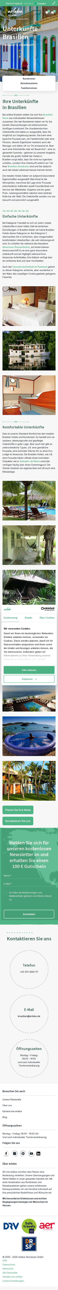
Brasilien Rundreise (18, 166)
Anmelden (29, 914)
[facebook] (6, 1153)
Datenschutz (16, 896)
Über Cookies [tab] (47, 617)
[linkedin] (38, 1153)
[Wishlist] (47, 12)
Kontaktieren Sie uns (17, 821)
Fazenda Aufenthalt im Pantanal (29, 266)
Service (6, 19)
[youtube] (31, 1153)
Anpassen (27, 679)
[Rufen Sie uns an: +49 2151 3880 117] (54, 3)
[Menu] (4, 12)
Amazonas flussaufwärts (16, 247)
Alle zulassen (29, 670)
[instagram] (14, 1153)
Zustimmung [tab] (10, 617)
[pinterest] (23, 1153)
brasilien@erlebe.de (29, 1016)
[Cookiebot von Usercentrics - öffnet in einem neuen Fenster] (41, 609)
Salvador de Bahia (30, 461)
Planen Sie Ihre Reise (18, 809)
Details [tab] (28, 617)
